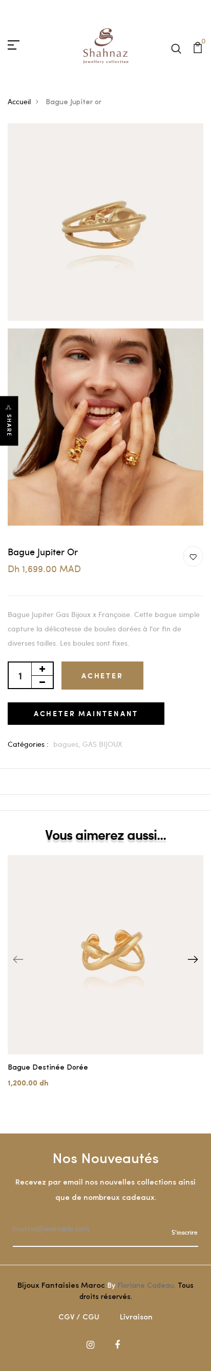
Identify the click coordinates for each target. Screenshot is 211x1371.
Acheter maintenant (86, 713)
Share (9, 425)
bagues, (67, 744)
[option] (105, 979)
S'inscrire (185, 1232)
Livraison (136, 1317)
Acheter (102, 675)
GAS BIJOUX (102, 744)
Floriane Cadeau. (146, 1286)
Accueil (19, 101)
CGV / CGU (78, 1317)
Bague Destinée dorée (48, 1068)
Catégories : (28, 744)
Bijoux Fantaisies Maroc (61, 1286)
